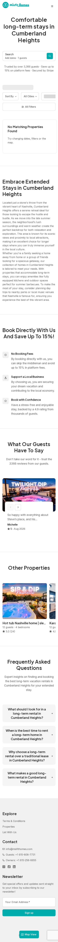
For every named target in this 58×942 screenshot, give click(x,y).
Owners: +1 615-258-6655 (21, 860)
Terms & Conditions (13, 821)
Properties (8, 826)
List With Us (9, 832)
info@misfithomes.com (19, 849)
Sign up (29, 912)
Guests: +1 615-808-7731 (20, 854)
